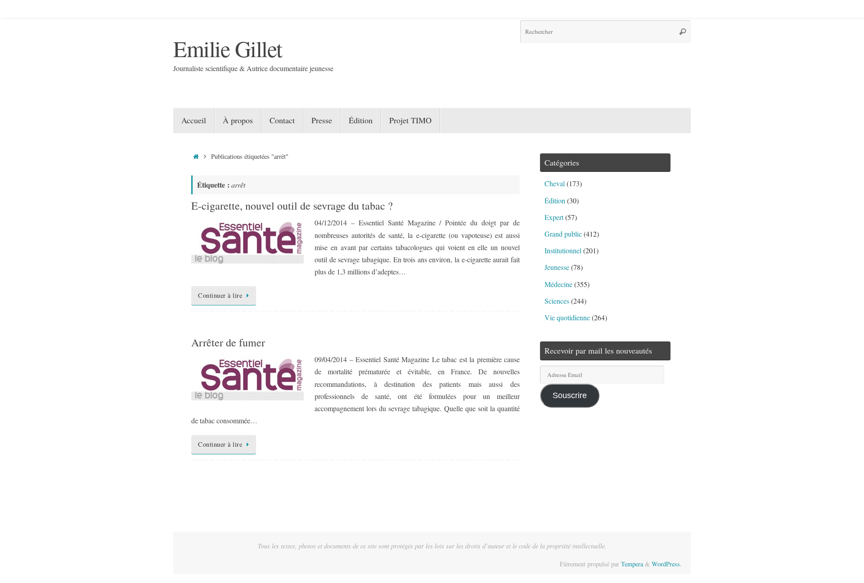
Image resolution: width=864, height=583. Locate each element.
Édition (554, 200)
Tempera (632, 564)
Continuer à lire (220, 295)
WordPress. (667, 564)
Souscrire (570, 395)
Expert (553, 217)
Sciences (556, 300)
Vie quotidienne (567, 317)
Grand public (563, 233)
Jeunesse (556, 267)
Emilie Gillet (227, 48)
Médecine (558, 284)
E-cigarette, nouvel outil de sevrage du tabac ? (292, 205)
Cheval (554, 183)
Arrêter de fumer (228, 342)
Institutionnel (562, 250)
